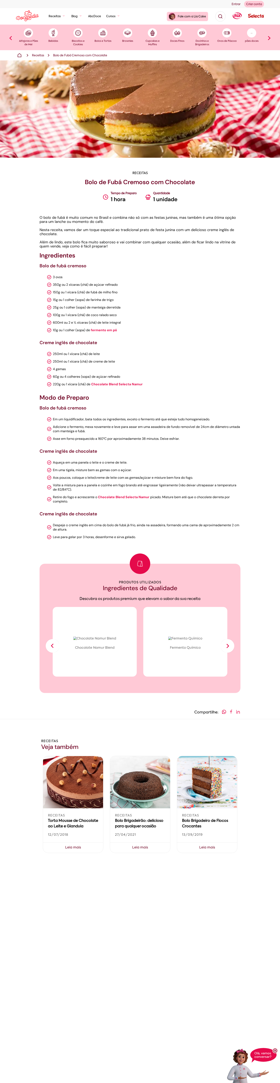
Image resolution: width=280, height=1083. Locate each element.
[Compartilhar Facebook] (231, 712)
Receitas (55, 16)
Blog (74, 16)
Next (269, 38)
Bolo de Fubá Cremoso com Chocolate (80, 55)
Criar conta (254, 4)
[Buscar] (220, 16)
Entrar (236, 4)
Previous (11, 38)
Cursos (110, 16)
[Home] (19, 55)
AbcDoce (94, 16)
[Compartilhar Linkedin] (238, 712)
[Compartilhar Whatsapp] (224, 712)
